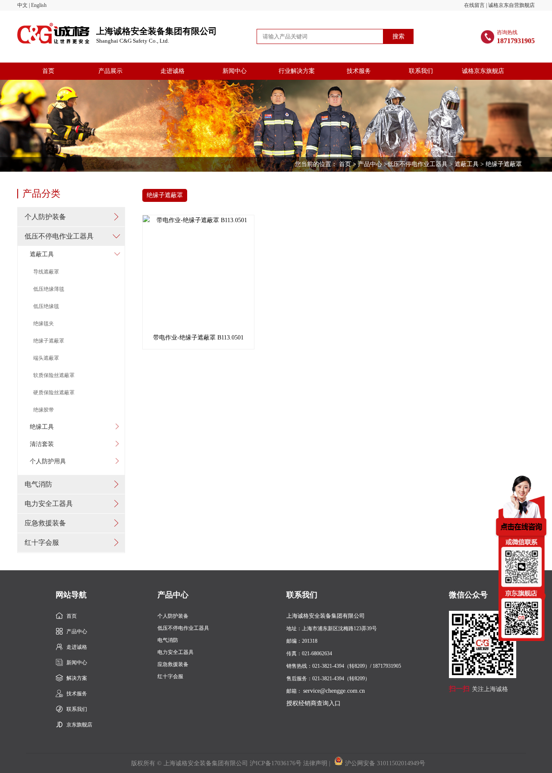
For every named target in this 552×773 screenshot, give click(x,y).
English (39, 5)
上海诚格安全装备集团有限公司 (156, 35)
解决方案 (76, 678)
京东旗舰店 (79, 725)
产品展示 (110, 71)
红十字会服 (42, 542)
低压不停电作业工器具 (417, 164)
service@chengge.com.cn (334, 691)
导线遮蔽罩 (46, 272)
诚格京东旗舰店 (483, 71)
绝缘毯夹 (43, 324)
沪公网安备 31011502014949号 (385, 763)
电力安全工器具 (49, 503)
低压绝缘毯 (46, 306)
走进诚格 (172, 71)
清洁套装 (42, 444)
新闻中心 (235, 71)
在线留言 (474, 5)
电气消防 (38, 484)
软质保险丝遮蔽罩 (54, 375)
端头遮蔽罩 (46, 358)
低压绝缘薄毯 (48, 289)
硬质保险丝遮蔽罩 (54, 393)
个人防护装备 (45, 216)
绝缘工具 (42, 427)
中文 (22, 5)
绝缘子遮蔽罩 (48, 341)
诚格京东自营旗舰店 (511, 5)
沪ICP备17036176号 (275, 763)
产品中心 (370, 164)
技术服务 (359, 71)
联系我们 (421, 71)
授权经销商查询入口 (313, 703)
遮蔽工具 (467, 164)
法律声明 (315, 763)
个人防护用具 (48, 461)
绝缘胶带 (43, 410)
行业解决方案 (297, 71)
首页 (48, 71)
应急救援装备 (45, 523)
